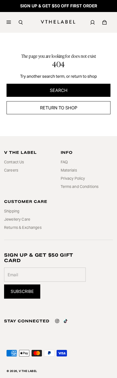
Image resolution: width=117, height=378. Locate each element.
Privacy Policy (73, 178)
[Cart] (104, 22)
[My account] (92, 22)
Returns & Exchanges (23, 227)
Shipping (11, 211)
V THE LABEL (28, 371)
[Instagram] (57, 321)
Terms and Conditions (80, 186)
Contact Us (14, 162)
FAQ (64, 162)
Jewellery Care (17, 219)
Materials (69, 170)
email (13, 274)
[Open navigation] (13, 22)
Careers (11, 170)
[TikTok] (65, 321)
